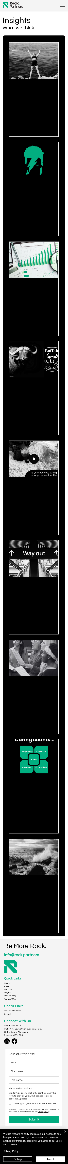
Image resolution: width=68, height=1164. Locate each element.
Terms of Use (10, 999)
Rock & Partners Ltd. (13, 1026)
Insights (7, 993)
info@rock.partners (21, 955)
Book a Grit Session (12, 1011)
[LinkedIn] (7, 1041)
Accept (50, 1159)
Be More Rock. (25, 946)
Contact (7, 1014)
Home (7, 983)
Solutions (8, 989)
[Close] (63, 1133)
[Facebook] (14, 1041)
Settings (18, 1159)
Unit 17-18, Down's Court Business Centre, (23, 1029)
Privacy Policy (10, 996)
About (6, 986)
